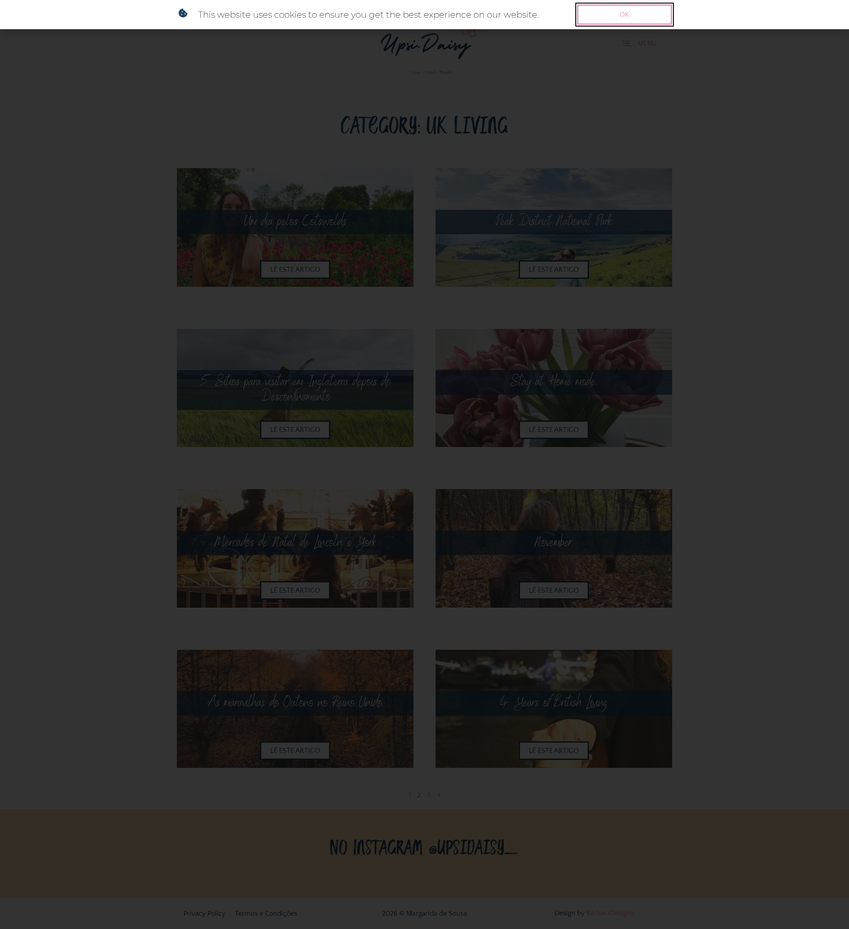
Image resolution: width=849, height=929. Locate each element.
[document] (424, 464)
